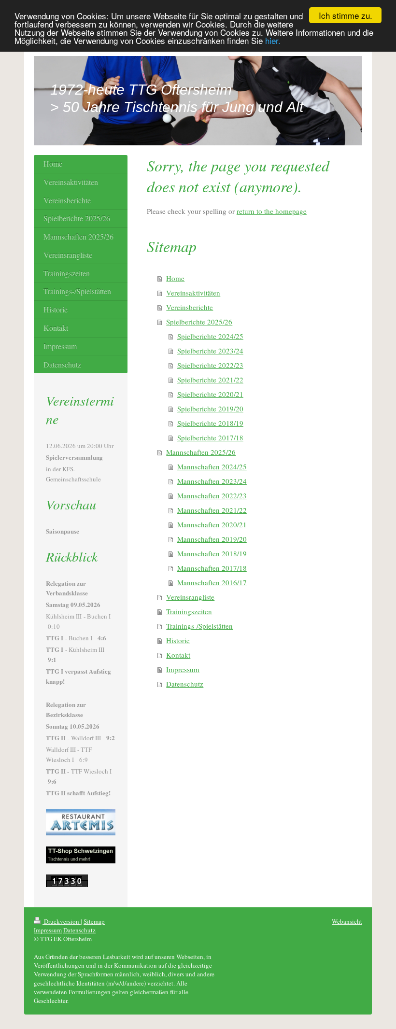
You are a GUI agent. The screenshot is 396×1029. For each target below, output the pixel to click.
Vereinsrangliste (190, 597)
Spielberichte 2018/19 (210, 423)
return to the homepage (272, 211)
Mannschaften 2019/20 (212, 539)
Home (175, 278)
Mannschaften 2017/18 (212, 568)
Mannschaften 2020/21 (212, 524)
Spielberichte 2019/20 (210, 408)
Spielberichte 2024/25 (210, 336)
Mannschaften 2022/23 (212, 495)
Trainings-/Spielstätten (199, 626)
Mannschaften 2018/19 (212, 553)
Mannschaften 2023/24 (212, 481)
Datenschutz (184, 684)
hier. (273, 40)
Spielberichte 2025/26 (199, 321)
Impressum (182, 669)
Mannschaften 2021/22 (212, 510)
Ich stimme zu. (345, 15)
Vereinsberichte (189, 307)
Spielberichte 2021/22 (210, 379)
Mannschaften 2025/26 (201, 452)
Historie (178, 640)
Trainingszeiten (189, 611)
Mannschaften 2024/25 (212, 466)
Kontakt (178, 655)
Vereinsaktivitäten (193, 292)
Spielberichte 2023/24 (210, 350)
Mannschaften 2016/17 (212, 582)
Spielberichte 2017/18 (210, 437)
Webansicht (347, 921)
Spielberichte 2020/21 (210, 394)
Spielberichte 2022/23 (210, 365)
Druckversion (61, 921)
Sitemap (94, 921)
